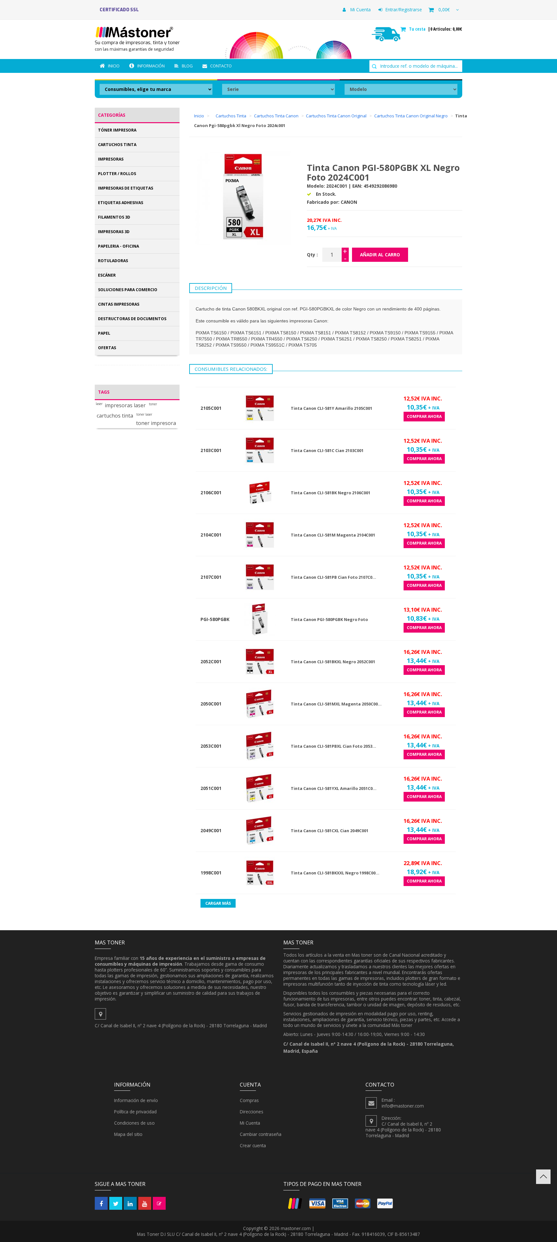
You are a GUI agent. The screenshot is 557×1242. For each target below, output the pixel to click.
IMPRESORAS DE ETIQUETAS (125, 188)
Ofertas (107, 347)
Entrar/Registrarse (404, 9)
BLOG (187, 66)
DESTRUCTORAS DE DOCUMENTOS (132, 318)
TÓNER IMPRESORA (117, 130)
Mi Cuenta (360, 9)
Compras (249, 1100)
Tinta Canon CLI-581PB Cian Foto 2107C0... (333, 577)
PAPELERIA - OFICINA (118, 246)
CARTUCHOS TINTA (117, 144)
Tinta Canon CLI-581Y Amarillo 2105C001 (331, 408)
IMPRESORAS (110, 159)
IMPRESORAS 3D (114, 231)
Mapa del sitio (128, 1134)
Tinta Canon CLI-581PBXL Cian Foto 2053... (333, 746)
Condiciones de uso (134, 1123)
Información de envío (136, 1100)
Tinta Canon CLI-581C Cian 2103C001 (327, 450)
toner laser (144, 414)
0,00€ (444, 9)
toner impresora (156, 423)
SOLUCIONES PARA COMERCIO (127, 289)
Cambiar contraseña (260, 1134)
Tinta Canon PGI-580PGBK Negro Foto (329, 619)
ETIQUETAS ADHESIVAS (120, 202)
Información (151, 66)
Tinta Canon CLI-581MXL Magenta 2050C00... (336, 704)
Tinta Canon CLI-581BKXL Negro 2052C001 (333, 662)
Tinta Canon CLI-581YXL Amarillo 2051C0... (333, 788)
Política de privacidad (135, 1112)
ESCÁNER (107, 275)
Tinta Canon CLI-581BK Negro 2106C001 (330, 493)
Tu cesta (418, 29)
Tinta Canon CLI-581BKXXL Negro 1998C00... (335, 873)
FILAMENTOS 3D (114, 217)
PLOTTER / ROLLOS (117, 173)
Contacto (221, 66)
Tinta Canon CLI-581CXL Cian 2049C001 (329, 830)
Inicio (114, 66)
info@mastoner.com (403, 1106)
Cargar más (218, 903)
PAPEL (104, 333)
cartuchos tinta (115, 415)
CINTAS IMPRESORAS (118, 304)
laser (99, 404)
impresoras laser (125, 405)
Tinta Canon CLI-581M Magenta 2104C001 (333, 535)
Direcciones (251, 1112)
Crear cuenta (253, 1145)
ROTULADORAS (113, 260)
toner (153, 404)
